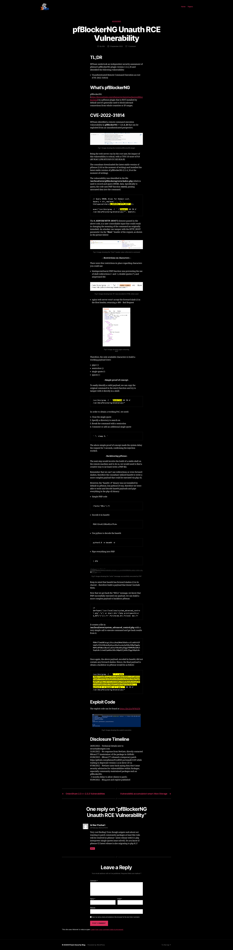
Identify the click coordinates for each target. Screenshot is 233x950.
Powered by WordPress (96, 945)
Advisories (116, 21)
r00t (103, 46)
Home (183, 7)
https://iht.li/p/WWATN (130, 709)
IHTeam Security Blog (76, 945)
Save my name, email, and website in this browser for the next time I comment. (116, 917)
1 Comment (132, 46)
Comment (94, 881)
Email (119, 899)
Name (92, 899)
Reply (92, 848)
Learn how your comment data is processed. (107, 929)
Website (92, 908)
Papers (190, 7)
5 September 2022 (116, 46)
